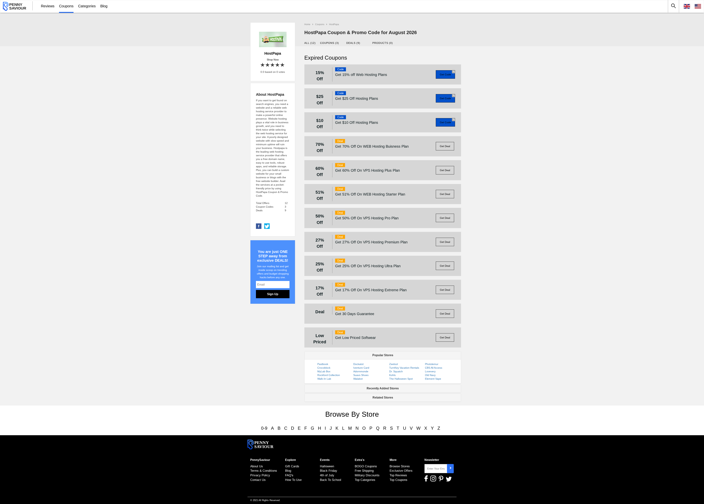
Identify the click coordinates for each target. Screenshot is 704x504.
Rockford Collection (328, 375)
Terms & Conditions (263, 470)
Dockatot (358, 364)
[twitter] (267, 225)
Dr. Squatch (396, 371)
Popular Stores (382, 355)
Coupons (66, 6)
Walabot (358, 378)
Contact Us (258, 480)
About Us (256, 466)
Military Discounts (367, 475)
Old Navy (430, 375)
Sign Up (272, 294)
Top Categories (365, 480)
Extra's (359, 459)
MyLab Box (323, 371)
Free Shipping (364, 470)
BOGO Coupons (366, 466)
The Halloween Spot (401, 378)
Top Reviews (398, 475)
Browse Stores (400, 466)
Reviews (47, 6)
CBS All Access (433, 367)
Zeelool (393, 364)
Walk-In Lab (324, 378)
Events (325, 459)
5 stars (282, 65)
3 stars (272, 65)
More (393, 459)
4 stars (277, 65)
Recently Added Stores (383, 388)
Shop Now (273, 59)
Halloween (327, 466)
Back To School (330, 480)
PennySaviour (260, 459)
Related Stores (383, 397)
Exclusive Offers (401, 470)
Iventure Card (361, 367)
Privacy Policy (260, 475)
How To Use (293, 480)
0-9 (264, 428)
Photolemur (431, 364)
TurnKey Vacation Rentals (404, 367)
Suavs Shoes (360, 375)
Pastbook (322, 364)
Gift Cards (292, 466)
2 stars (267, 65)
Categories (87, 6)
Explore (290, 459)
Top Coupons (398, 480)
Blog (103, 6)
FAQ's (289, 475)
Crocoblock (323, 367)
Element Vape (433, 378)
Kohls (392, 375)
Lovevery (430, 371)
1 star (262, 65)
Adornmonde (360, 371)
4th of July (327, 475)
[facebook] (258, 225)
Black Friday (328, 470)
